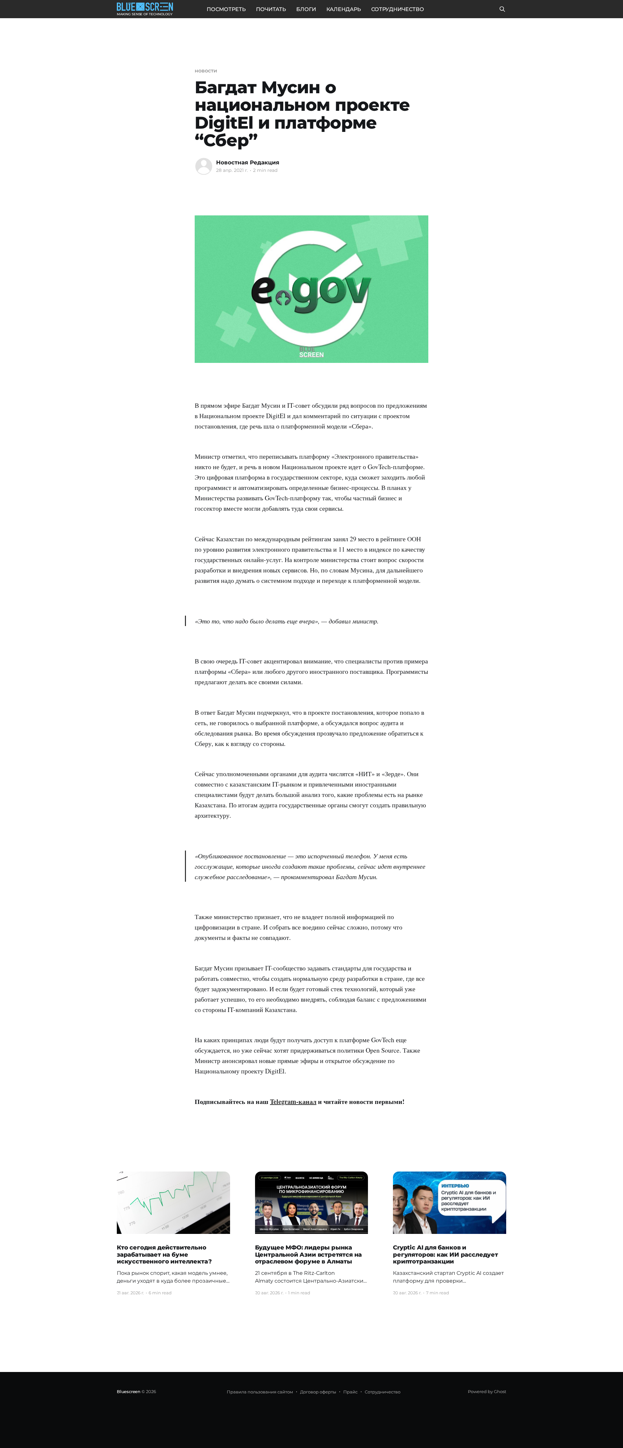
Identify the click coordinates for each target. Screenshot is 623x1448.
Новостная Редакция (247, 162)
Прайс (350, 1391)
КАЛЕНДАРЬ (343, 9)
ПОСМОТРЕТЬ (226, 9)
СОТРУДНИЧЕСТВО (397, 9)
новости (206, 71)
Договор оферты (318, 1391)
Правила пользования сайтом (260, 1391)
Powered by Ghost (487, 1391)
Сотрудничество (382, 1391)
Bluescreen (128, 1391)
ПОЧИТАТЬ (271, 9)
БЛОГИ (306, 9)
